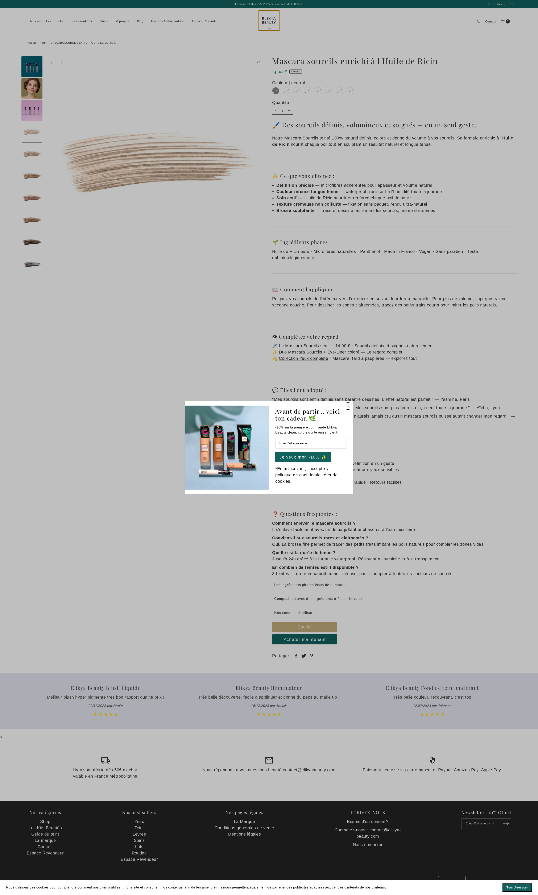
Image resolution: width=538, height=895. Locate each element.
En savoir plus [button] (399, 887)
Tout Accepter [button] (517, 887)
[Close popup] (348, 406)
